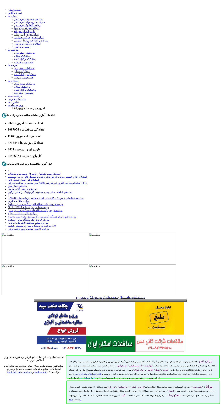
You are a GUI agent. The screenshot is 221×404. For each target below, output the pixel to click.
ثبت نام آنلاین (15, 12)
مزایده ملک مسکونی (19, 201)
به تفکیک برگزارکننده (25, 59)
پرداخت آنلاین (125, 297)
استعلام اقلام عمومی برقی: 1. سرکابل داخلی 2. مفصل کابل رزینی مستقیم (47, 176)
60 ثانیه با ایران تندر (24, 31)
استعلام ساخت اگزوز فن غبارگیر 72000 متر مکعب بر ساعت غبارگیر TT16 (47, 183)
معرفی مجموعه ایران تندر (28, 19)
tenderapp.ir (40, 372)
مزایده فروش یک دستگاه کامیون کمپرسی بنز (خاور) (35, 204)
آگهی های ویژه (84, 297)
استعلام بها (13, 80)
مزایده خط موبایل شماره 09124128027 (28, 207)
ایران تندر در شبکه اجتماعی (29, 37)
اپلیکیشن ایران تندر (86, 378)
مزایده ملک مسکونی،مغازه (22, 213)
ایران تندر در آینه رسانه (26, 34)
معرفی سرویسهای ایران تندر (29, 22)
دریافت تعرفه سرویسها (26, 28)
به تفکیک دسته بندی (24, 52)
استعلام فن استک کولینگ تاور (23, 179)
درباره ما (12, 16)
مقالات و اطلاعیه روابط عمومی (31, 40)
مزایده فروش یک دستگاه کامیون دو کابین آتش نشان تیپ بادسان (42, 216)
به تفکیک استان (22, 56)
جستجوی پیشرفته (23, 62)
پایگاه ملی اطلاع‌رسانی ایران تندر (88, 374)
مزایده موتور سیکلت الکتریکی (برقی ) (28, 222)
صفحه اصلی (14, 9)
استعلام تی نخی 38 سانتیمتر (22, 189)
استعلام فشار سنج (17, 186)
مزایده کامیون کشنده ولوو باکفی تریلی (28, 229)
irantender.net (14, 372)
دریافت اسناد (15, 96)
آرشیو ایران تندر (22, 46)
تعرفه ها (113, 297)
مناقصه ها (13, 49)
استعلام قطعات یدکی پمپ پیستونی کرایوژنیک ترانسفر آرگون (40, 192)
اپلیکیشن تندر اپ (100, 297)
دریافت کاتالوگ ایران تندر (27, 25)
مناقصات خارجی (17, 99)
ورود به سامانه (15, 105)
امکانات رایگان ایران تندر (27, 43)
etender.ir (27, 372)
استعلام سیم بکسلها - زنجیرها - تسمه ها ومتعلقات (34, 173)
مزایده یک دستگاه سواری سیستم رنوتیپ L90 (32, 225)
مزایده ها (12, 65)
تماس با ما (13, 102)
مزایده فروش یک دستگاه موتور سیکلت (28, 219)
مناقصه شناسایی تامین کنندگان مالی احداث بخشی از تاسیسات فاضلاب (46, 198)
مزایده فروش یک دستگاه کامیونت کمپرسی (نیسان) (35, 210)
